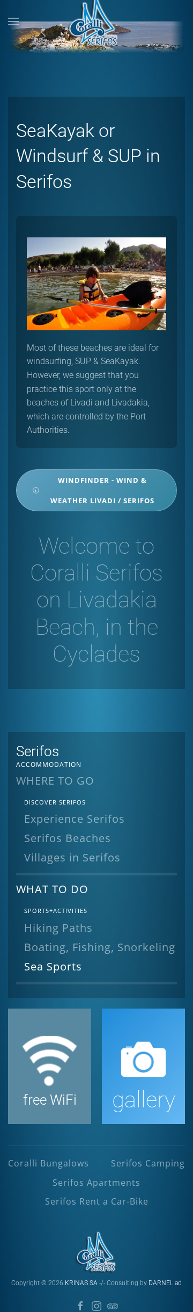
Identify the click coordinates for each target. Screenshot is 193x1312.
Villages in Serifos (72, 857)
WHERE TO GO (55, 780)
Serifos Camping (148, 1163)
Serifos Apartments (96, 1182)
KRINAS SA (81, 1283)
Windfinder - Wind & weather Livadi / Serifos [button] (102, 490)
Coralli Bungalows (48, 1163)
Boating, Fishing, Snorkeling (99, 947)
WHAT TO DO (52, 889)
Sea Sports (53, 966)
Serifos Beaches (67, 838)
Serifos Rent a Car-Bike (97, 1201)
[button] (13, 21)
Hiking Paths (58, 927)
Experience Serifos (74, 818)
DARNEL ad (165, 1283)
